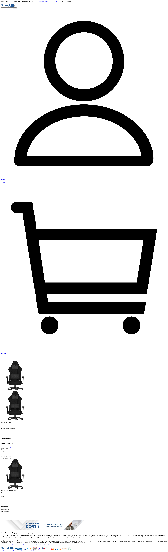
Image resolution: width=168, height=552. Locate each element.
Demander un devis (5, 509)
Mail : (44, 1)
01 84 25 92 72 (55, 1)
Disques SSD (47, 544)
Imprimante (20, 544)
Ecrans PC (16, 544)
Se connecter (3, 182)
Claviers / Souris (26, 544)
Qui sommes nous (17, 550)
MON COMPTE (3, 179)
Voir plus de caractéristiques (6, 447)
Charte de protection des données (28, 550)
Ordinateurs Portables (9, 544)
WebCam (42, 544)
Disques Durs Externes (35, 544)
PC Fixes (2, 544)
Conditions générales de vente (7, 550)
